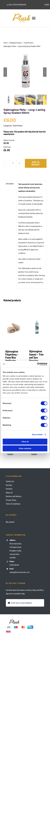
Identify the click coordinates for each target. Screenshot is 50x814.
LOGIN (46, 5)
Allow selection (25, 448)
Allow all (25, 442)
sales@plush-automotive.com (20, 572)
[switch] (44, 410)
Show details (37, 434)
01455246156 (21, 5)
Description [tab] (10, 184)
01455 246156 (14, 565)
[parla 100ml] (25, 72)
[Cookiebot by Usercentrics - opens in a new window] (37, 364)
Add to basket (36, 163)
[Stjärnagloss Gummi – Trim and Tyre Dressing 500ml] (37, 326)
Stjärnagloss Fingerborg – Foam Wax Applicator (12, 356)
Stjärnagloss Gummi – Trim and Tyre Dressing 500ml (36, 357)
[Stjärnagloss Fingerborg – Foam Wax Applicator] (13, 326)
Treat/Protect (18, 126)
